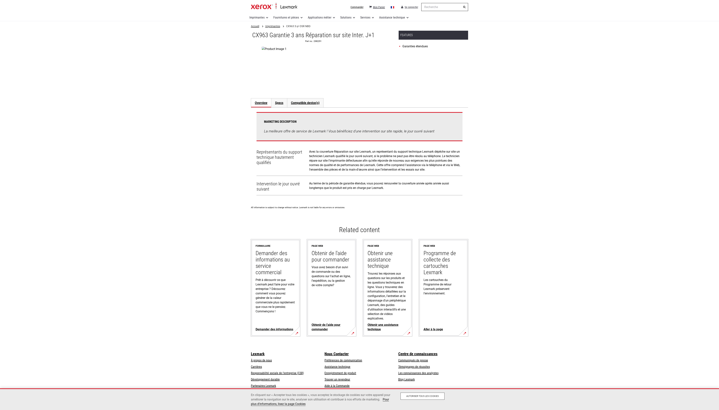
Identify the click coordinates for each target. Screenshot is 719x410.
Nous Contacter (336, 354)
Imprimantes (257, 17)
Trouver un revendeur (337, 379)
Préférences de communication (343, 360)
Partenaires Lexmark (263, 386)
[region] (359, 399)
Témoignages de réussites (414, 366)
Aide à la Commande (337, 386)
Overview (261, 103)
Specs (279, 103)
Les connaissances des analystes (418, 373)
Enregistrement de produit (340, 373)
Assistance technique (392, 17)
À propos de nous (261, 360)
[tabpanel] (359, 154)
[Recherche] (464, 7)
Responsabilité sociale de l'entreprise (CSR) (277, 373)
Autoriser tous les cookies (422, 396)
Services (365, 17)
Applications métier (319, 17)
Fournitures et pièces (286, 17)
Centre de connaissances (418, 354)
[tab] (261, 102)
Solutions (345, 17)
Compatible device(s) (305, 103)
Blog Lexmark (406, 379)
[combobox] (444, 7)
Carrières (256, 366)
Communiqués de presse (413, 360)
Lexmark (258, 354)
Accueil (274, 6)
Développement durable (265, 379)
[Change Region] (392, 7)
